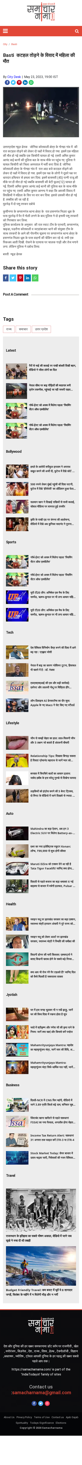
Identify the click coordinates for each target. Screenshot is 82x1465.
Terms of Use (42, 1417)
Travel (10, 1175)
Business (12, 1085)
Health (11, 904)
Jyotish (11, 994)
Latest (11, 350)
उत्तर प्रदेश (41, 329)
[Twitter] (40, 1403)
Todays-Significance (42, 1422)
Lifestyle (12, 723)
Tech (9, 632)
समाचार (23, 329)
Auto (9, 813)
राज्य (9, 329)
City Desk (14, 77)
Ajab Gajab (72, 1417)
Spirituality (22, 1422)
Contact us (58, 1417)
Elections (61, 1422)
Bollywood (13, 451)
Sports (11, 542)
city (5, 44)
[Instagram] (47, 1403)
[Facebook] (34, 1403)
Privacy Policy (24, 1417)
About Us (9, 1417)
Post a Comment (15, 294)
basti (14, 44)
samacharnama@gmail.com (41, 1389)
